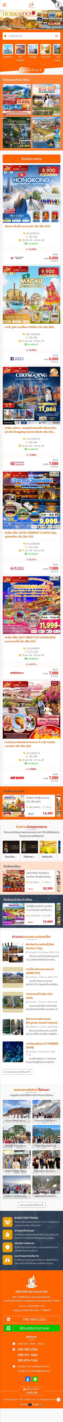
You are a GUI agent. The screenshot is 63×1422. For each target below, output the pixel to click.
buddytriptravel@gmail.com (33, 1366)
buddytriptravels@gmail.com (34, 1371)
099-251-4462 (28, 1355)
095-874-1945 (28, 1360)
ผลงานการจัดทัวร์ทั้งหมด (30, 1205)
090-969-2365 (28, 1349)
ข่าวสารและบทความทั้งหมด (16, 1072)
